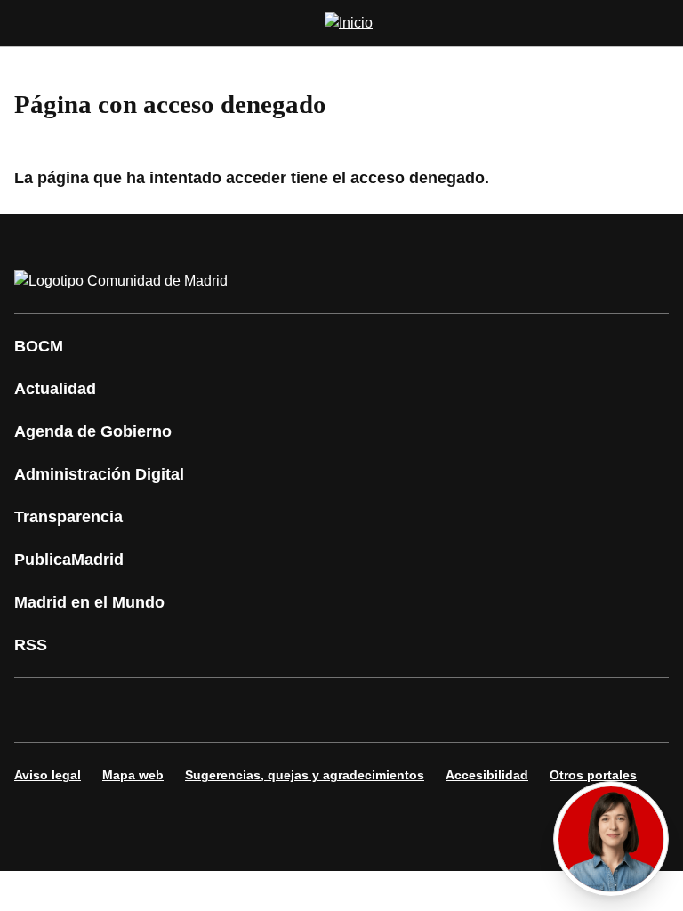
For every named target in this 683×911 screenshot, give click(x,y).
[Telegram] (466, 710)
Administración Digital (99, 474)
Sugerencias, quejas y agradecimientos (304, 775)
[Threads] (519, 710)
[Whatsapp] (306, 710)
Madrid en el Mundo (89, 602)
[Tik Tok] (359, 710)
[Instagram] (92, 710)
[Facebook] (39, 710)
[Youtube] (199, 710)
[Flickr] (413, 710)
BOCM (38, 346)
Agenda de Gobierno (93, 431)
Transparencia (68, 517)
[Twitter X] (146, 710)
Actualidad (55, 389)
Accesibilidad (487, 775)
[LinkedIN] (252, 710)
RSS (30, 645)
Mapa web (133, 775)
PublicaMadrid (69, 559)
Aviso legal (47, 775)
